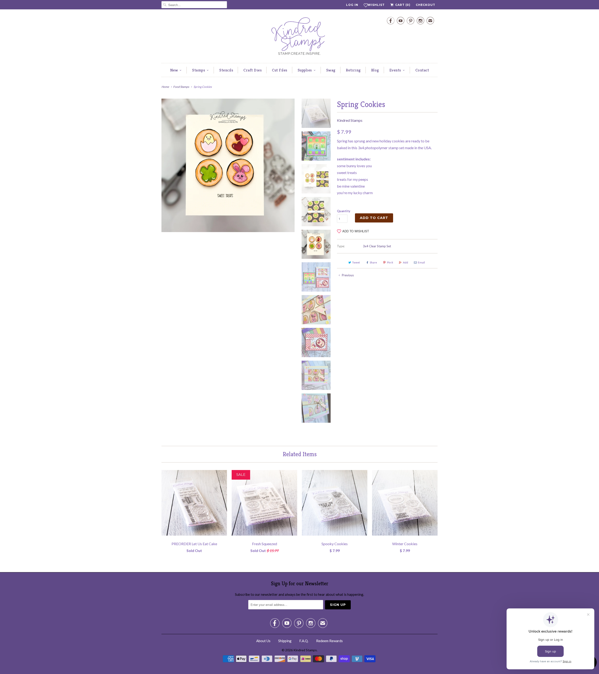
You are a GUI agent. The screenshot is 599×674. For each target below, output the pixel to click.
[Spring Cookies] (228, 165)
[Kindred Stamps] (299, 37)
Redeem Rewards (329, 641)
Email (421, 262)
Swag (331, 70)
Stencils (226, 70)
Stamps (198, 70)
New (174, 70)
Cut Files (279, 70)
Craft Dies (252, 70)
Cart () (402, 5)
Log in (352, 5)
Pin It (390, 262)
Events (395, 70)
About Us (263, 641)
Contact (422, 70)
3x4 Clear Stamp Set (377, 246)
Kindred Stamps (349, 120)
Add (405, 262)
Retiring (353, 70)
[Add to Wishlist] (223, 473)
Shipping (285, 641)
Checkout (425, 5)
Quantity (343, 211)
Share (373, 262)
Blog (375, 70)
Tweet (356, 262)
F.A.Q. (303, 641)
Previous (347, 275)
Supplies (305, 70)
